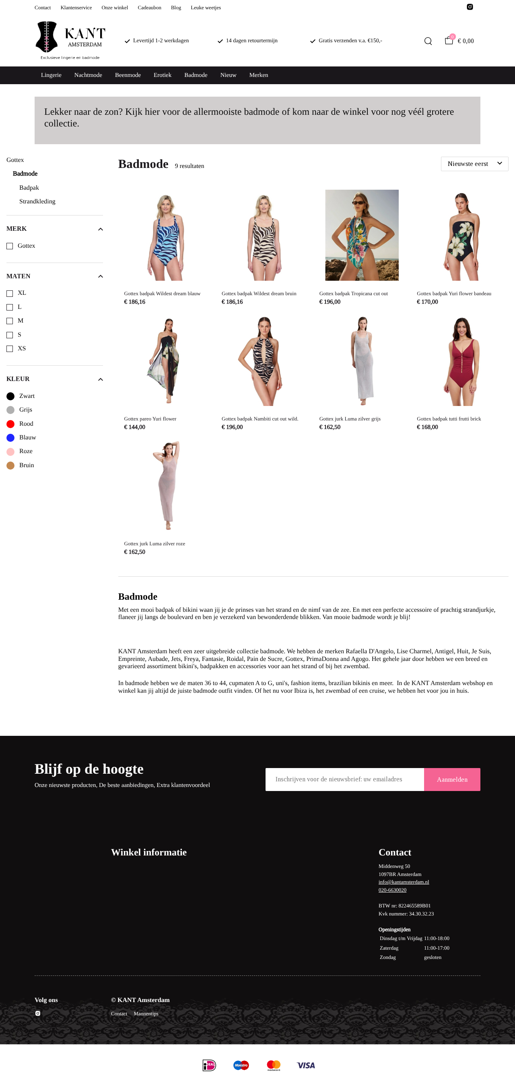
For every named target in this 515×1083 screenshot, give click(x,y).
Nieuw (228, 75)
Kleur (18, 378)
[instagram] (470, 9)
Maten (18, 276)
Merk (16, 228)
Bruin (26, 465)
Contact (43, 7)
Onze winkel (114, 7)
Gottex (26, 245)
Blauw (27, 437)
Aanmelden (452, 779)
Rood (26, 423)
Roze (26, 451)
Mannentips (146, 1014)
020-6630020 (392, 890)
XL (22, 293)
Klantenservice (76, 7)
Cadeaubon (149, 7)
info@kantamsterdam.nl (404, 882)
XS (22, 348)
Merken (258, 75)
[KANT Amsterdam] (70, 41)
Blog (176, 7)
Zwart (27, 396)
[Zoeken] (428, 41)
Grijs (25, 409)
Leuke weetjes (206, 7)
